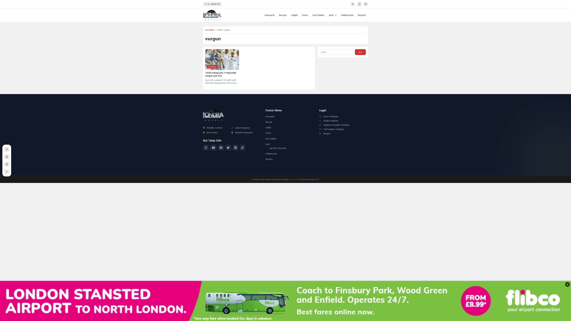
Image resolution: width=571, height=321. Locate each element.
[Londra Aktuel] (212, 15)
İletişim (362, 15)
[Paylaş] (7, 164)
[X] (228, 148)
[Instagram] (206, 148)
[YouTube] (213, 148)
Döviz (305, 15)
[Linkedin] (235, 148)
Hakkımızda (347, 15)
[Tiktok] (242, 148)
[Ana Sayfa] (7, 156)
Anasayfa (270, 15)
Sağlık (294, 15)
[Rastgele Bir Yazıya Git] (7, 149)
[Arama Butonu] (365, 4)
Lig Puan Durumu (277, 148)
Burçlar (283, 15)
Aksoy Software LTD (310, 179)
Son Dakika (318, 15)
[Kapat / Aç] (7, 171)
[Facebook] (221, 148)
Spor (331, 15)
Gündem (212, 66)
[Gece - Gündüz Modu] (352, 5)
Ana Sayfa (209, 30)
